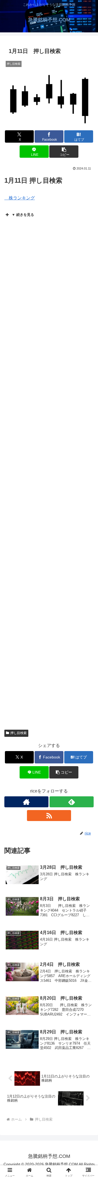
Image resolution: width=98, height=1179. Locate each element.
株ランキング (19, 198)
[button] (63, 151)
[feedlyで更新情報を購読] (72, 801)
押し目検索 (18, 733)
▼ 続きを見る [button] (23, 215)
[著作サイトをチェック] (26, 801)
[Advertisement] (49, 666)
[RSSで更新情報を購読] (49, 815)
